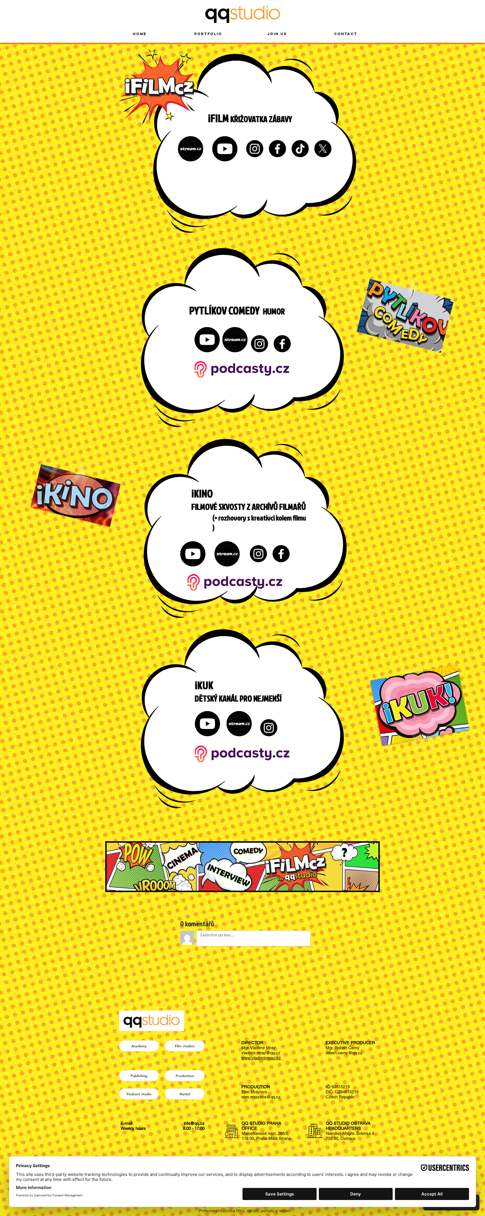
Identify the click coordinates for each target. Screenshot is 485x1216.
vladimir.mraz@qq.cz (260, 1052)
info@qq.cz (194, 1123)
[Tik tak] (300, 148)
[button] (185, 1046)
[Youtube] (224, 148)
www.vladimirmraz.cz (261, 1057)
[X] (322, 148)
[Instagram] (254, 148)
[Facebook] (277, 148)
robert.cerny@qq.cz (344, 1052)
